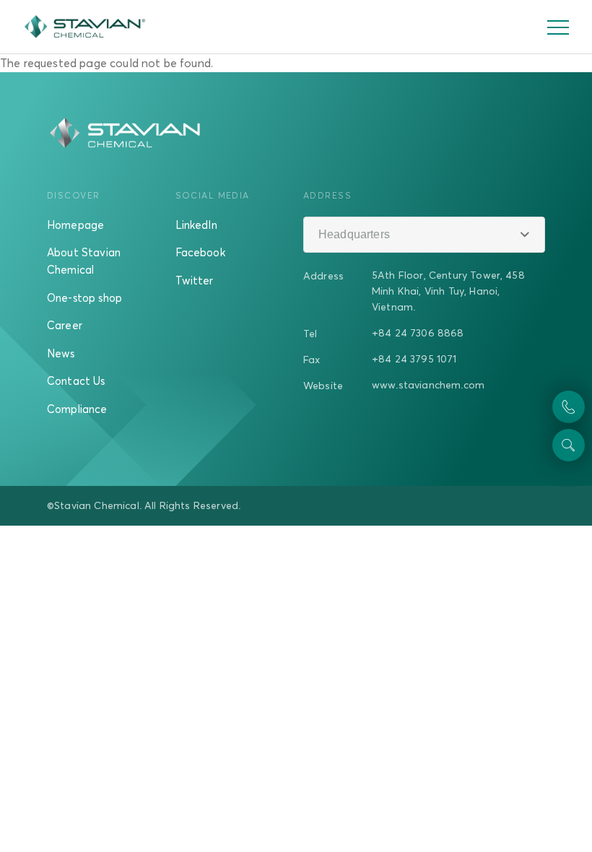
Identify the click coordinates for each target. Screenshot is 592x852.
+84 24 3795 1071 (414, 358)
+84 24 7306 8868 (418, 332)
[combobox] (424, 235)
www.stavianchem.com (428, 384)
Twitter (194, 280)
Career (64, 324)
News (61, 353)
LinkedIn (196, 224)
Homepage (75, 224)
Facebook (200, 251)
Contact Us (76, 380)
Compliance (77, 408)
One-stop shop (84, 297)
